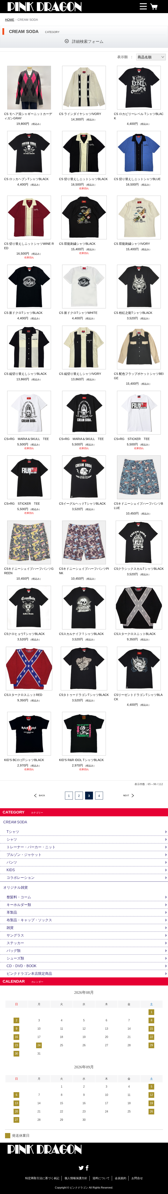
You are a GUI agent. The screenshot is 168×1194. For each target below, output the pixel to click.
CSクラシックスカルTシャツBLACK (139, 568)
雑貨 (10, 928)
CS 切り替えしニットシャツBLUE (137, 179)
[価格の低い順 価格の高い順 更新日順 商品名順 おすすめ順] (151, 57)
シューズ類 (15, 958)
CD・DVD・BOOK (22, 966)
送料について (101, 1178)
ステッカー (15, 943)
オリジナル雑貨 (15, 887)
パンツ (12, 862)
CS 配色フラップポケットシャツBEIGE (139, 376)
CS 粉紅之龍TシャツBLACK (133, 313)
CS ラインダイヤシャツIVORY (80, 114)
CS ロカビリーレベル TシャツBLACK (138, 116)
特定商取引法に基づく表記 (42, 1178)
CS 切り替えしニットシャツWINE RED (29, 246)
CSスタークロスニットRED (23, 695)
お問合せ (137, 1178)
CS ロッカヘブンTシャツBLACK (26, 179)
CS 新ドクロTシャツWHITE (78, 313)
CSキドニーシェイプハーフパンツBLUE (138, 506)
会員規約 (120, 1178)
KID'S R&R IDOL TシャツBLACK (81, 760)
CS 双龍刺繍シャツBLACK (77, 243)
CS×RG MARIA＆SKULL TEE (26, 439)
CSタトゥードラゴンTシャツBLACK (84, 695)
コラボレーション (21, 877)
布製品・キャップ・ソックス (29, 920)
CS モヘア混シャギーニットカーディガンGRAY (28, 116)
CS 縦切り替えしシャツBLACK (25, 373)
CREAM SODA (15, 822)
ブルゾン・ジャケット (24, 855)
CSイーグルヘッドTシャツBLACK (82, 503)
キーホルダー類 (19, 905)
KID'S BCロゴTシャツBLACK (24, 760)
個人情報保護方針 (76, 1178)
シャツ (12, 839)
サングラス (15, 935)
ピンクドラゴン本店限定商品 (29, 973)
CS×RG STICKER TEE (132, 439)
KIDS (11, 870)
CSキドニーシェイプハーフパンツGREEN (29, 571)
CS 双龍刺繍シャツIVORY (132, 243)
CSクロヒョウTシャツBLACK (24, 634)
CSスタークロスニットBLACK (135, 634)
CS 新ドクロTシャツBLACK (23, 313)
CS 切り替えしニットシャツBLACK (83, 179)
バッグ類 (14, 950)
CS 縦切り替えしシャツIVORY (80, 373)
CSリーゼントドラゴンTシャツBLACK (138, 697)
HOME (9, 19)
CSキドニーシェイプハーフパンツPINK (84, 571)
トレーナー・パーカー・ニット (31, 847)
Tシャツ (13, 832)
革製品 (12, 912)
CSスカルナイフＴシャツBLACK (81, 634)
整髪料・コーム (19, 897)
